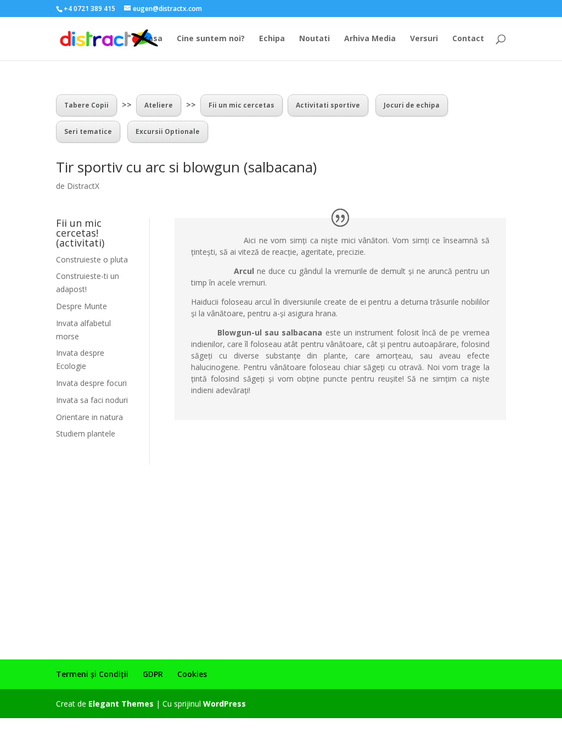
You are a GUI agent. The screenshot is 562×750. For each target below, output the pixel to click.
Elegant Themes (121, 703)
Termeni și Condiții (92, 674)
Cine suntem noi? (211, 39)
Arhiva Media (370, 39)
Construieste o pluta (92, 259)
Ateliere (158, 105)
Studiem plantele (85, 433)
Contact (468, 39)
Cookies (192, 674)
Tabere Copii (86, 105)
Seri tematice (88, 131)
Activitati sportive (328, 105)
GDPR (153, 674)
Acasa (150, 39)
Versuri (424, 39)
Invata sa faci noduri (92, 400)
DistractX (83, 186)
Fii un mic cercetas (241, 105)
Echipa (272, 39)
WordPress (224, 703)
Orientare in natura (89, 417)
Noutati (314, 39)
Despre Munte (81, 306)
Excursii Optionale (168, 131)
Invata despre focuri (91, 383)
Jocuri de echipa (412, 105)
